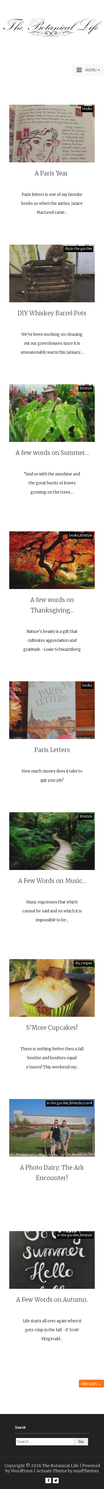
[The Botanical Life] (52, 36)
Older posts (91, 1383)
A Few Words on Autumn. (52, 1299)
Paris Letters (52, 749)
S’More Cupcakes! (52, 1027)
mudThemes (86, 1470)
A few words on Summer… (52, 452)
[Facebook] (48, 1480)
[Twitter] (56, 1480)
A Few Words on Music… (52, 880)
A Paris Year (52, 173)
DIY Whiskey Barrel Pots (52, 313)
